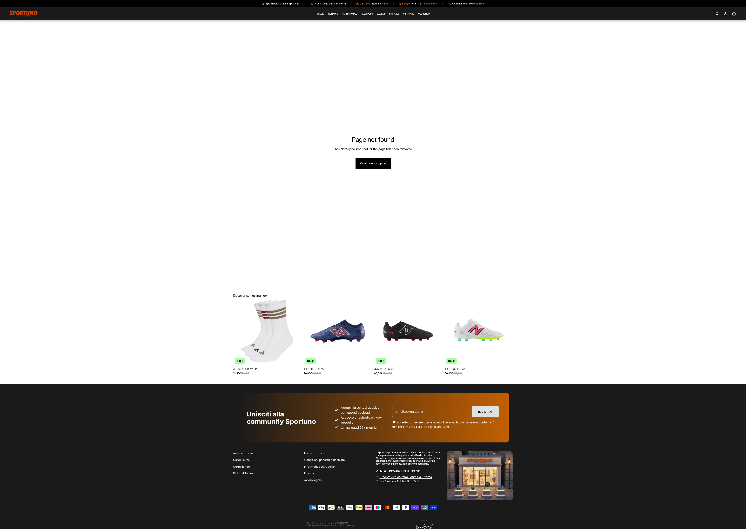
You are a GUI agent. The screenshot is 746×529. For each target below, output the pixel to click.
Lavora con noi (314, 453)
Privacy (309, 473)
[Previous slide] (239, 331)
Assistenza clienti (244, 453)
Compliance (241, 467)
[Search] (717, 14)
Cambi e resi (241, 460)
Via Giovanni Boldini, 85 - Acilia (400, 481)
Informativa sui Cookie (319, 467)
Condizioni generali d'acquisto (324, 460)
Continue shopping (373, 163)
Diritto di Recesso (244, 473)
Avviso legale (313, 480)
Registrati (485, 411)
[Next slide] (295, 331)
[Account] (725, 14)
